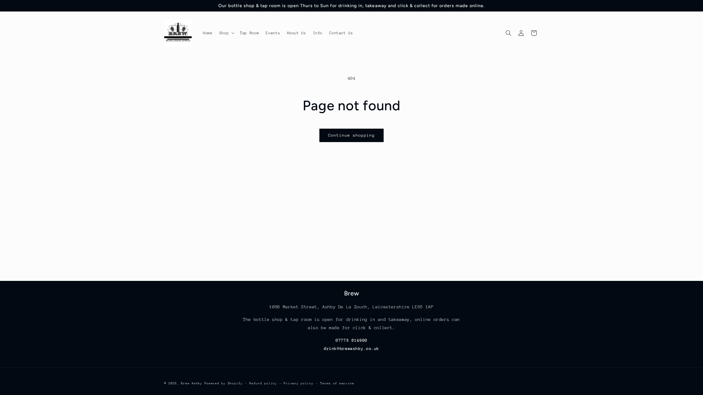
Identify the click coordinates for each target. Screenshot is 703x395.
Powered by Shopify (224, 383)
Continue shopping (351, 135)
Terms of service (337, 383)
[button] (226, 33)
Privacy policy (298, 383)
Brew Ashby (191, 383)
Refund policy (263, 383)
